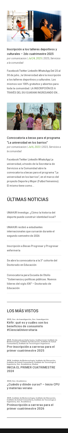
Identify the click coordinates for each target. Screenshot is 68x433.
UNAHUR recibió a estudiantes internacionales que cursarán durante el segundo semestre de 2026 (31, 231)
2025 (46, 58)
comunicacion (19, 58)
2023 (45, 146)
